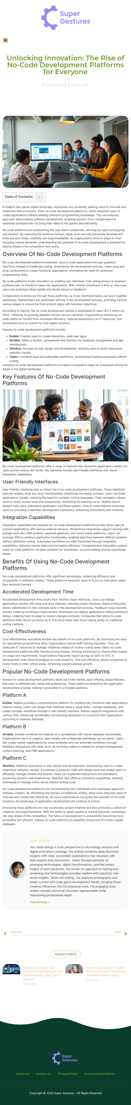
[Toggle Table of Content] (38, 197)
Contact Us (43, 1073)
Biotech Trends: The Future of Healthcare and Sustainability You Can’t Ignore (43, 973)
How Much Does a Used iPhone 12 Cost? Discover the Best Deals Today (105, 971)
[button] (5, 40)
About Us (22, 1073)
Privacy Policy (68, 1073)
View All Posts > (40, 901)
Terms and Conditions (99, 1073)
